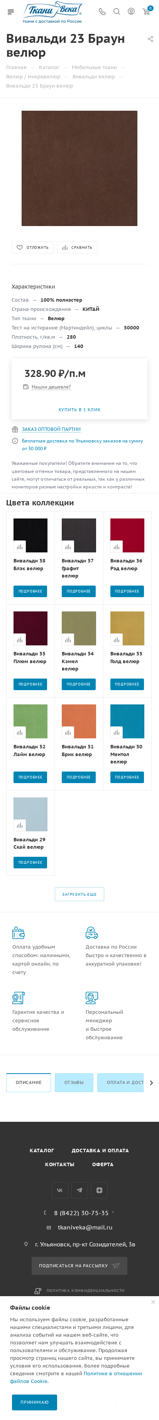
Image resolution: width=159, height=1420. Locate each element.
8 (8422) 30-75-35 (81, 1213)
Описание (28, 1082)
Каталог (42, 1150)
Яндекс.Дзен (99, 1190)
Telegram (79, 1190)
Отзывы (74, 1082)
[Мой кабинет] (131, 12)
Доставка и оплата (101, 1150)
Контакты (59, 1164)
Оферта (103, 1164)
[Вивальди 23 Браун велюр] (79, 168)
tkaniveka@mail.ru (85, 1227)
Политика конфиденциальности (86, 1290)
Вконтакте (60, 1190)
